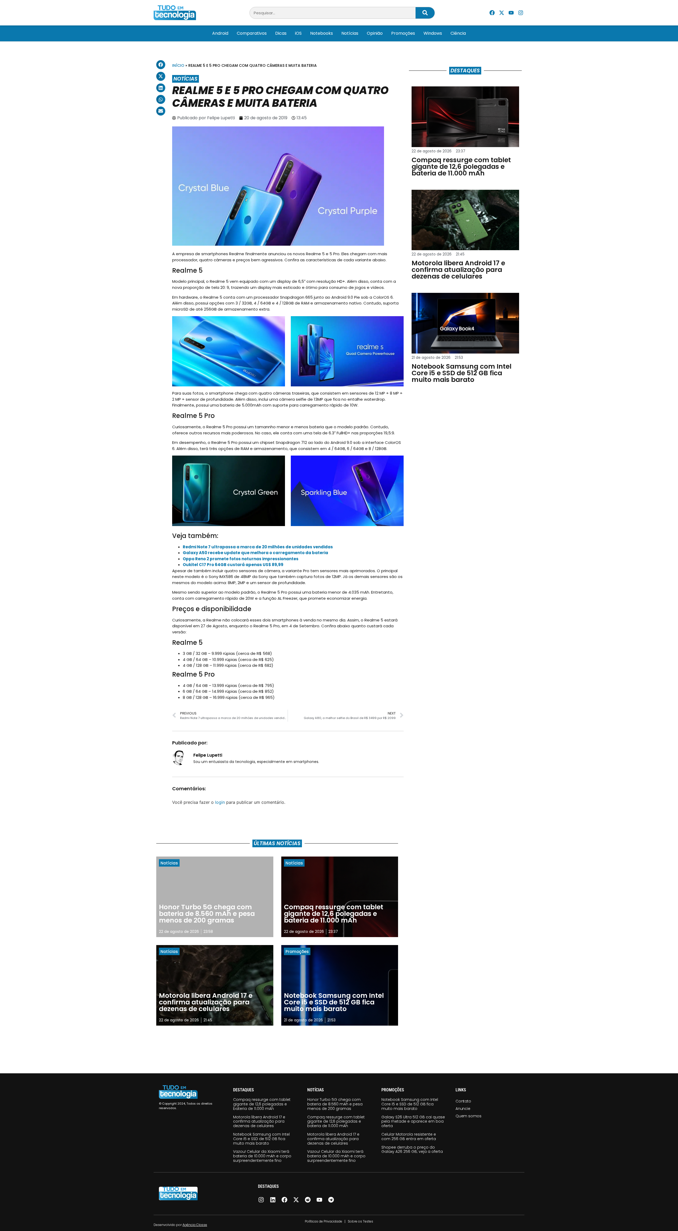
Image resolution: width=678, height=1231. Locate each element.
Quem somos (468, 1116)
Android (220, 33)
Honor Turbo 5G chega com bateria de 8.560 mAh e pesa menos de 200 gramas (335, 1104)
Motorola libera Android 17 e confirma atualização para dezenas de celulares (259, 1121)
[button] (160, 64)
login (220, 802)
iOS (298, 33)
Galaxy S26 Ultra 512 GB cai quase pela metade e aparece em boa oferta (413, 1121)
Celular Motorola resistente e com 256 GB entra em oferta (408, 1136)
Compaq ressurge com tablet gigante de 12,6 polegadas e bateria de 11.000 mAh (262, 1104)
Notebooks (321, 33)
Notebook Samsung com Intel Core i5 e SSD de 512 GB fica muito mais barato (261, 1139)
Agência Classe (194, 1225)
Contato (463, 1101)
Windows (432, 33)
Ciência (458, 33)
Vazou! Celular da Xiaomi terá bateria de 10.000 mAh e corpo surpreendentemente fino (262, 1156)
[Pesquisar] (425, 13)
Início (178, 65)
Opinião (375, 33)
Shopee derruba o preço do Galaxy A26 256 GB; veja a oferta (412, 1149)
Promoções (403, 33)
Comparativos (252, 33)
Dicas (281, 33)
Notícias (349, 33)
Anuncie (463, 1108)
